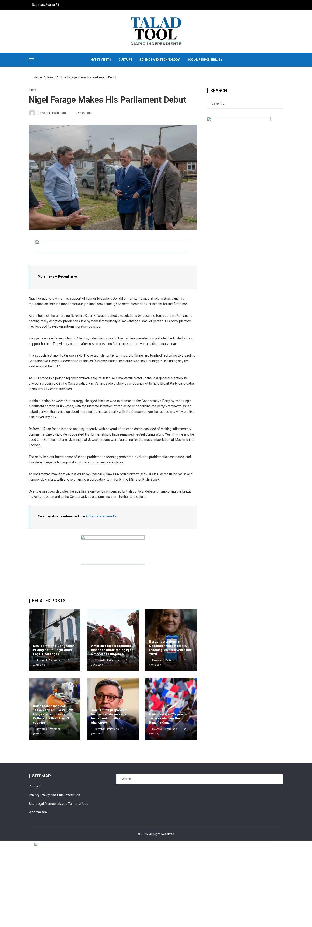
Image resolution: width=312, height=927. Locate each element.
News (32, 89)
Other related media (101, 516)
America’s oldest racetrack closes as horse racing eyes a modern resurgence (112, 650)
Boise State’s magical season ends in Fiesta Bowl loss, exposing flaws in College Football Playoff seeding (53, 714)
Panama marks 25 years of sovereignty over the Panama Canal (169, 718)
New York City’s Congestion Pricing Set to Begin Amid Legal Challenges (54, 650)
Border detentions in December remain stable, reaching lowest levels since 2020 (170, 648)
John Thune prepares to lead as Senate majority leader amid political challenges (109, 716)
